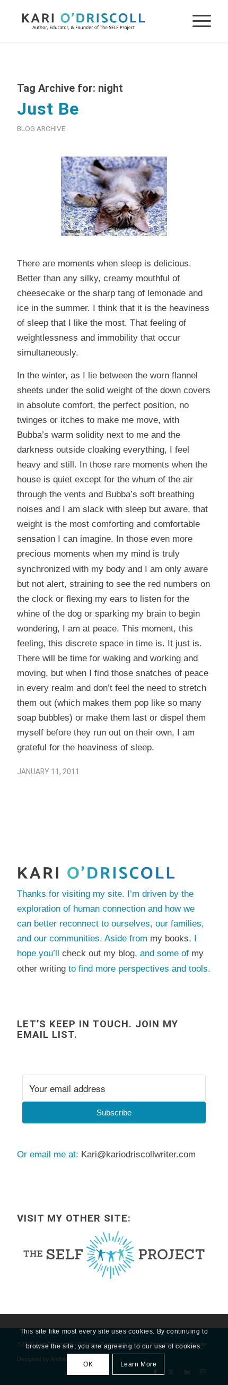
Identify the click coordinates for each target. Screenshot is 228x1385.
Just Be (48, 109)
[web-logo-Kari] (94, 21)
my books (169, 938)
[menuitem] (196, 21)
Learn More (138, 1364)
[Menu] (196, 21)
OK (88, 1364)
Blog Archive (41, 128)
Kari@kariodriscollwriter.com (138, 1154)
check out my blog (98, 953)
